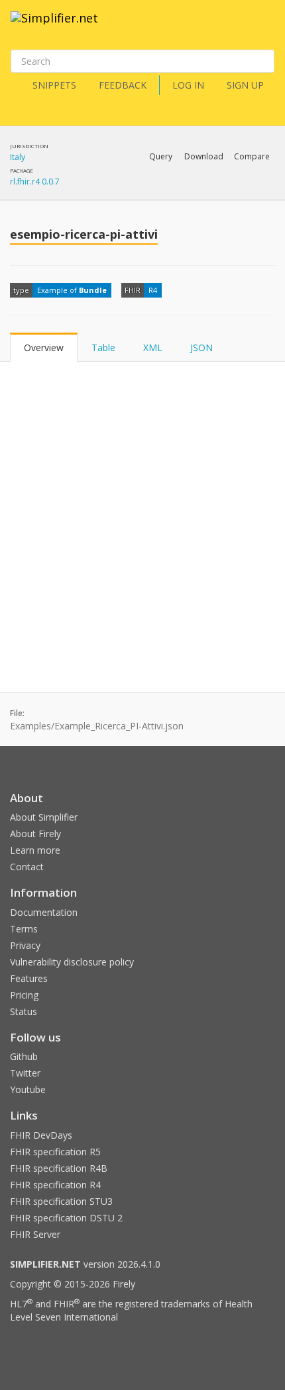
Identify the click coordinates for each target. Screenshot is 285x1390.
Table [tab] (103, 347)
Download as (139, 191)
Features (29, 978)
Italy (17, 157)
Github (24, 1056)
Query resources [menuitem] (79, 191)
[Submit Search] (263, 61)
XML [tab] (152, 347)
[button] (160, 156)
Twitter (25, 1073)
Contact (27, 866)
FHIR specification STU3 (61, 1201)
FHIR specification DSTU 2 (66, 1217)
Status (23, 1011)
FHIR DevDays (41, 1135)
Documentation (44, 912)
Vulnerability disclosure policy (72, 962)
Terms (24, 928)
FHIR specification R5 (55, 1151)
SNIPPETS (54, 85)
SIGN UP (245, 85)
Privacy (25, 945)
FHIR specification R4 (55, 1184)
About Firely (35, 833)
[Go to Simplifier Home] (54, 26)
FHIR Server (35, 1234)
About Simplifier (44, 817)
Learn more (35, 850)
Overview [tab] (44, 347)
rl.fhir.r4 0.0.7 (35, 181)
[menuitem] (218, 191)
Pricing (24, 995)
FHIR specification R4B (58, 1168)
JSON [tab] (201, 347)
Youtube (28, 1089)
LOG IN (188, 85)
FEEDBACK (122, 85)
